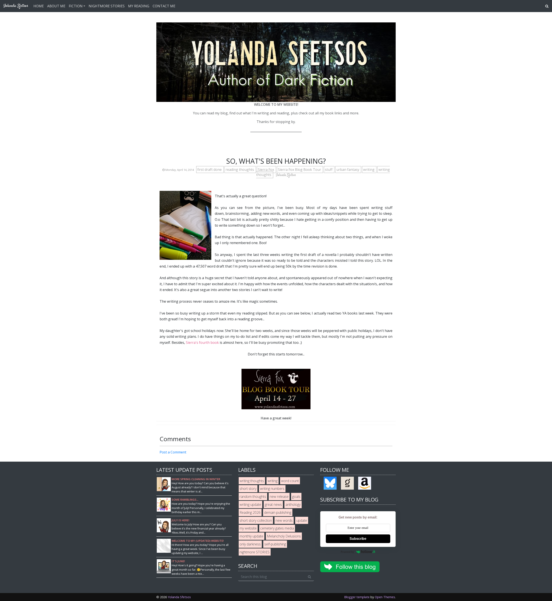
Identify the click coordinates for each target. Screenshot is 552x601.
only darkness (250, 544)
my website (248, 528)
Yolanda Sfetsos (179, 597)
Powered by (347, 551)
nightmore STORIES (255, 552)
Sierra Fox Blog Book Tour (300, 169)
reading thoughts (240, 169)
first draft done (210, 169)
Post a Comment (173, 452)
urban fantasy (348, 169)
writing (369, 169)
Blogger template (357, 597)
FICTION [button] (76, 6)
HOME (38, 6)
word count (290, 480)
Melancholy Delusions (284, 536)
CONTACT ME (164, 6)
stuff (329, 169)
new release (279, 496)
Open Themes (385, 597)
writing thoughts (252, 480)
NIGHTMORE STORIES (107, 6)
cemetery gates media (277, 528)
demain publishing (277, 512)
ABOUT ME (56, 6)
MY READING (138, 6)
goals (296, 496)
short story (248, 488)
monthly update (251, 536)
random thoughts (253, 496)
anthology (293, 504)
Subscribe (358, 538)
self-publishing (275, 544)
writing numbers (272, 488)
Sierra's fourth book (202, 342)
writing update (250, 504)
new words (284, 520)
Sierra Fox (266, 169)
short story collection (256, 520)
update (301, 520)
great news (273, 504)
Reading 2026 (250, 512)
